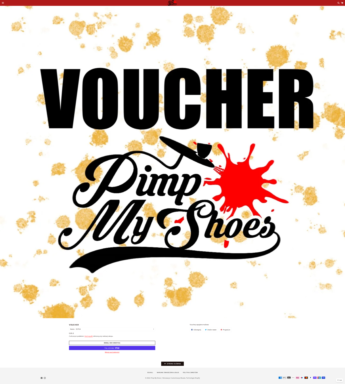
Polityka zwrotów (190, 372)
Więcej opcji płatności (112, 352)
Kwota (72, 329)
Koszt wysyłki (89, 336)
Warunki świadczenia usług (168, 372)
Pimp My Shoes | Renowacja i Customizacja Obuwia (168, 378)
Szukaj (150, 372)
